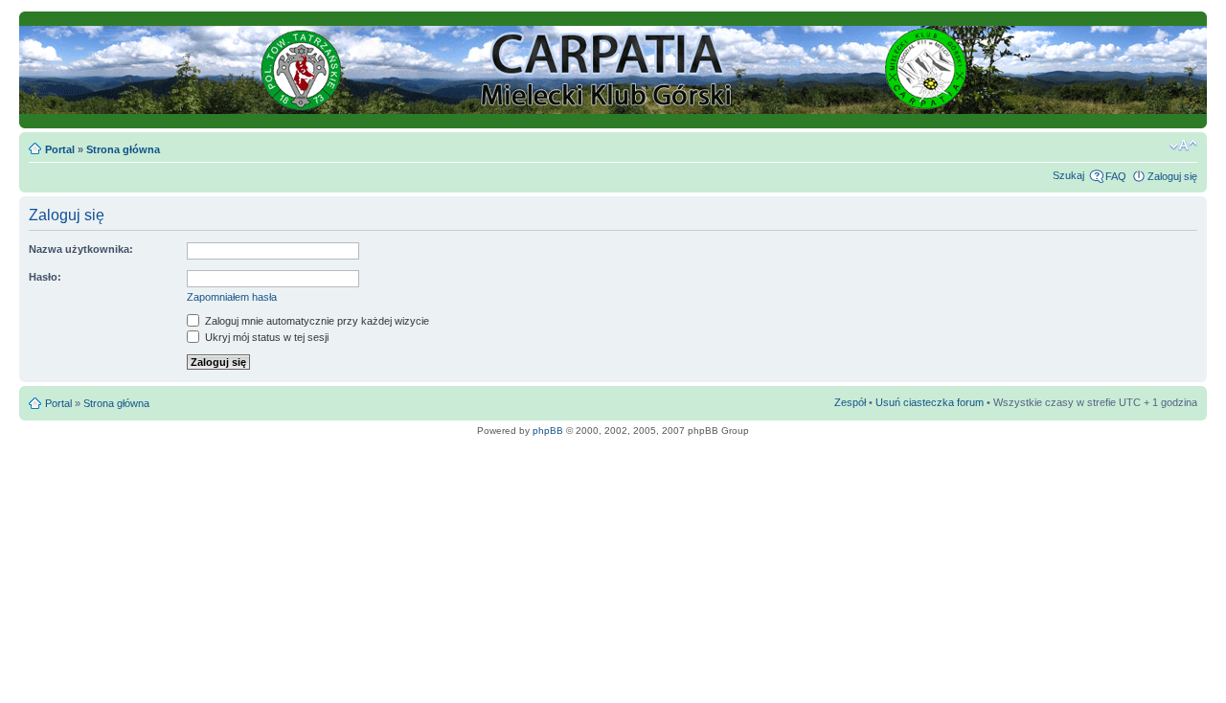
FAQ (1115, 176)
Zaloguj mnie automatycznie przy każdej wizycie (315, 321)
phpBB (548, 430)
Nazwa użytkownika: (81, 249)
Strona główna (123, 149)
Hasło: (45, 277)
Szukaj (1068, 175)
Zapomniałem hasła (232, 297)
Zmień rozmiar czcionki (1183, 145)
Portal (60, 149)
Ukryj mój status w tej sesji (265, 337)
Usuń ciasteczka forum (929, 402)
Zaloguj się (1172, 176)
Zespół (850, 402)
